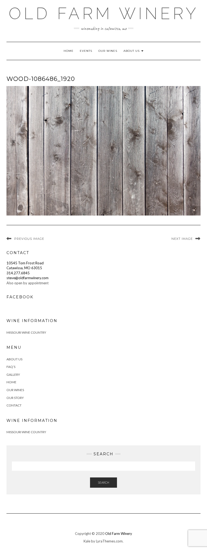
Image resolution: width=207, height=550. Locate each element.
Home (69, 51)
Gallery (13, 375)
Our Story (15, 398)
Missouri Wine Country (26, 332)
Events (86, 51)
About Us (132, 51)
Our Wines (107, 51)
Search (103, 482)
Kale (87, 541)
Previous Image (29, 239)
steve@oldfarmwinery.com (27, 278)
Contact (14, 405)
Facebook (19, 297)
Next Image (182, 239)
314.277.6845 (18, 273)
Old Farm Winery (104, 13)
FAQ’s (10, 367)
